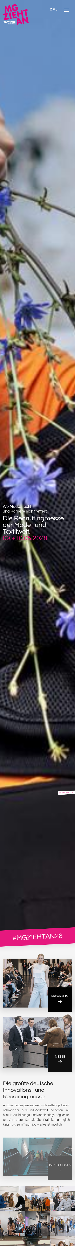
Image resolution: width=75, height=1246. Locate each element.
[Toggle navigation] (67, 10)
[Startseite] (17, 14)
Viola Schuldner (67, 792)
